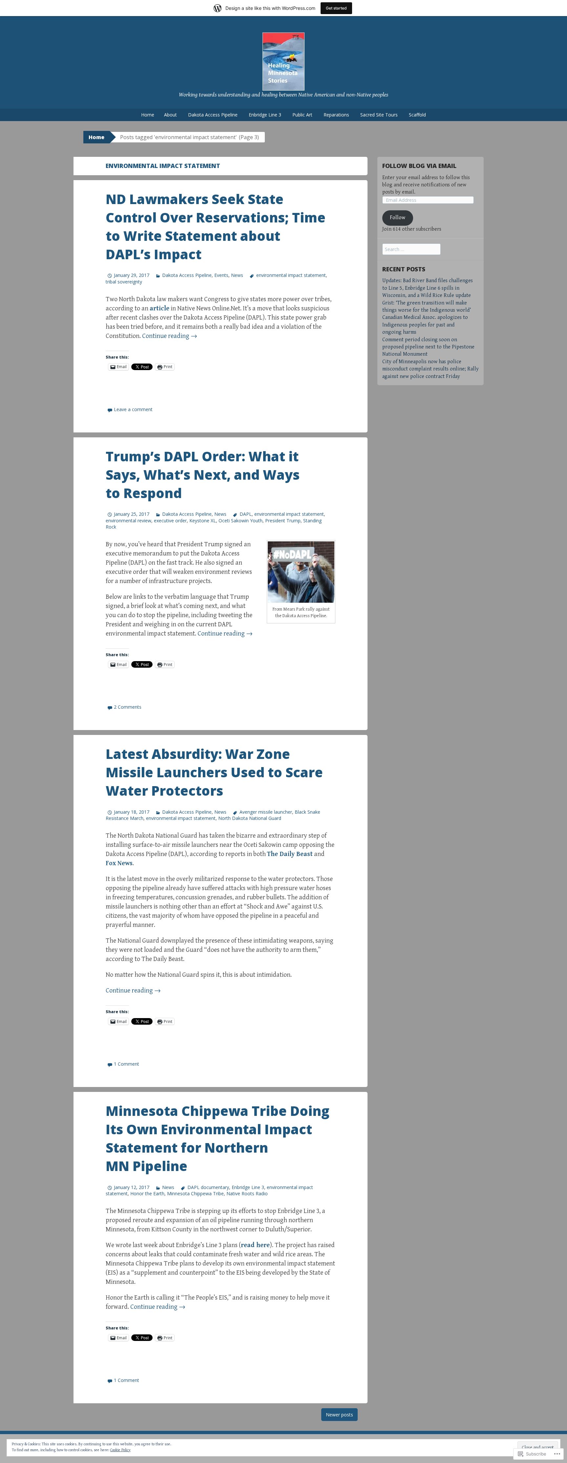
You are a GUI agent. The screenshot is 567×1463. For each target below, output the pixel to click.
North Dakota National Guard (249, 818)
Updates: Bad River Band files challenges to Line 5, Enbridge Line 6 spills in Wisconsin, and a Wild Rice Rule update (427, 288)
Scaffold (417, 115)
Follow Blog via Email (419, 166)
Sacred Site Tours (379, 115)
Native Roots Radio (247, 1193)
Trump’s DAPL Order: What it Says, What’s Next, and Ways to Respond (203, 474)
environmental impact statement (291, 275)
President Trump (283, 520)
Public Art (302, 115)
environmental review (128, 520)
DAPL (245, 514)
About (170, 115)
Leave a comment (133, 409)
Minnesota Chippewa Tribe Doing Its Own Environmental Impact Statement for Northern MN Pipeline (217, 1138)
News (237, 275)
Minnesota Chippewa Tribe (195, 1193)
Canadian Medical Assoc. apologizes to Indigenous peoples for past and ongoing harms (425, 324)
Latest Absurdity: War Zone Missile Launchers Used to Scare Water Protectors (214, 772)
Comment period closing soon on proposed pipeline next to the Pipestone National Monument (428, 347)
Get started (336, 8)
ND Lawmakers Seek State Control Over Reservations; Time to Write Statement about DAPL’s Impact (216, 226)
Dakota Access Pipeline (213, 115)
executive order (170, 520)
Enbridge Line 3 (265, 115)
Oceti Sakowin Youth (240, 520)
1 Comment (126, 1064)
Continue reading (169, 336)
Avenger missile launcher (266, 812)
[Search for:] (411, 249)
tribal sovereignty (124, 282)
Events (221, 275)
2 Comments (127, 707)
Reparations (336, 115)
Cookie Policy (120, 1450)
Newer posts (339, 1414)
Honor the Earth (147, 1193)
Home (147, 115)
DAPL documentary (208, 1187)
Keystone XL (202, 520)
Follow (397, 218)
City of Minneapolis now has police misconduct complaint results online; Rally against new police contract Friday (430, 369)
